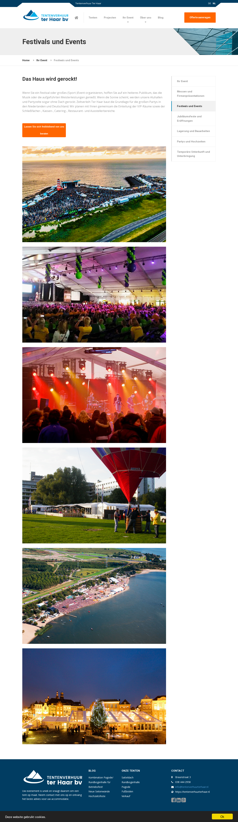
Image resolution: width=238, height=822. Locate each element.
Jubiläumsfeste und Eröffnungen (189, 118)
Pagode (126, 787)
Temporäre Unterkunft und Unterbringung (193, 154)
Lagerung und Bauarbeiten (193, 131)
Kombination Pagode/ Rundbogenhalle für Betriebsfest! (101, 782)
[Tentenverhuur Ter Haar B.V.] (45, 16)
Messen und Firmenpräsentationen (190, 93)
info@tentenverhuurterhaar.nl (191, 787)
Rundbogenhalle (131, 782)
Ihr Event (41, 60)
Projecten (110, 17)
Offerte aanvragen (200, 17)
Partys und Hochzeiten (191, 141)
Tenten (93, 17)
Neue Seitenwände (99, 791)
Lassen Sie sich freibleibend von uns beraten (44, 130)
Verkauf (126, 796)
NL (214, 3)
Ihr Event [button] (128, 17)
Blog (160, 17)
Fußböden (127, 791)
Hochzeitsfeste (97, 796)
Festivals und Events (189, 106)
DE (209, 3)
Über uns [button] (145, 17)
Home (26, 60)
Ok (222, 816)
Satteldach (127, 777)
